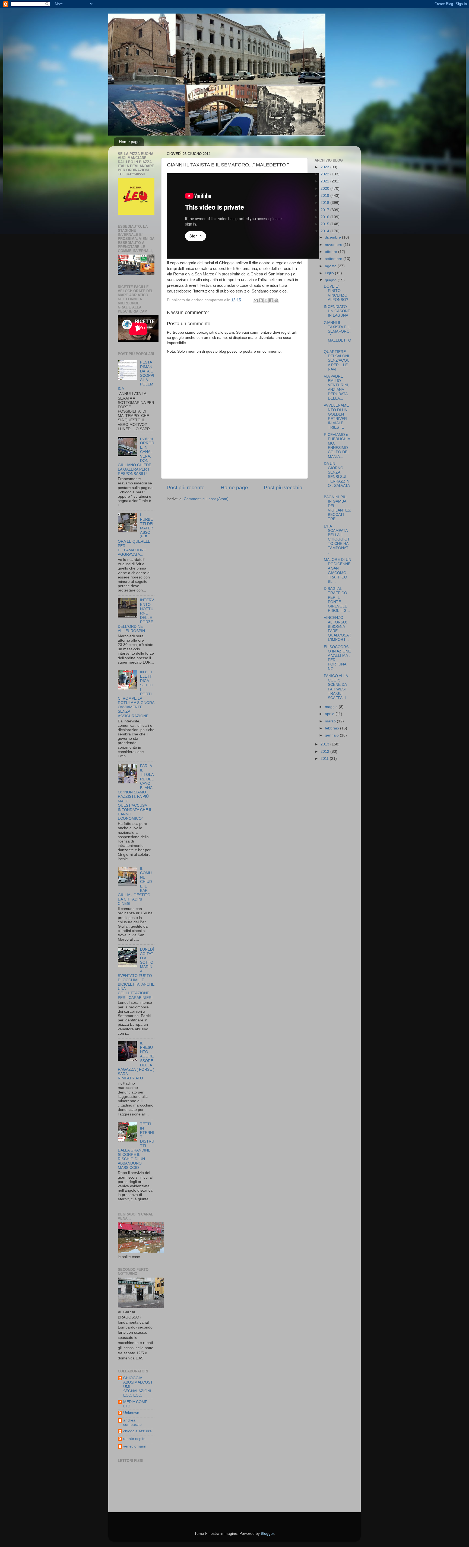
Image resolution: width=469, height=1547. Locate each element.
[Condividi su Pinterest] (276, 300)
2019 (325, 196)
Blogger (267, 1534)
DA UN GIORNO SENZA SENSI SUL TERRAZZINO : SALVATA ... (337, 477)
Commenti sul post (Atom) (206, 499)
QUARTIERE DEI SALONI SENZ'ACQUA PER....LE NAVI (337, 360)
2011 (325, 759)
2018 (325, 203)
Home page (129, 141)
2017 (325, 210)
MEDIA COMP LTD (135, 1404)
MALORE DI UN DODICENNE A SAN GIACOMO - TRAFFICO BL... (337, 571)
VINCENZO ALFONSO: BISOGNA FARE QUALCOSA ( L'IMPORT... (337, 629)
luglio (330, 273)
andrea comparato (132, 1422)
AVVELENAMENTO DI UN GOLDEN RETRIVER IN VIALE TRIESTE (336, 416)
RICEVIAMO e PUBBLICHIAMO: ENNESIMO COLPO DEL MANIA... (337, 446)
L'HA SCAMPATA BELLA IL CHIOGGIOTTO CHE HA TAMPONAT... (337, 539)
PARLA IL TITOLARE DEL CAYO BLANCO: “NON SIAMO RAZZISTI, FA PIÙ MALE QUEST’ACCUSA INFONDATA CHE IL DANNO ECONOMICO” (136, 792)
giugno (331, 280)
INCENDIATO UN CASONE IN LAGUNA (337, 311)
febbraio (332, 728)
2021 (325, 181)
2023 (325, 167)
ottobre (331, 252)
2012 (325, 752)
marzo (331, 721)
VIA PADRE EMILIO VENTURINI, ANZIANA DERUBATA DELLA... (336, 387)
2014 (325, 231)
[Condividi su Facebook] (271, 300)
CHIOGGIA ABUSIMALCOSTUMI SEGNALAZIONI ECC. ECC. (138, 1387)
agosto (331, 266)
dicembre (333, 237)
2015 (325, 224)
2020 (325, 188)
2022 (325, 174)
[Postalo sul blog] (261, 300)
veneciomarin (134, 1446)
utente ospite (134, 1439)
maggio (332, 707)
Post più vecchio (283, 487)
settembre (334, 259)
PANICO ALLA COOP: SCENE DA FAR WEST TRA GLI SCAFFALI (336, 687)
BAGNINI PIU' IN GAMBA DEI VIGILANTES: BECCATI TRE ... (337, 508)
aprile (330, 714)
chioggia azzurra (137, 1431)
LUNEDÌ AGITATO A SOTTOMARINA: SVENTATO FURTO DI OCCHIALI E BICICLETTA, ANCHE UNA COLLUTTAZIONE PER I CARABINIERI (136, 973)
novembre (334, 245)
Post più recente (186, 487)
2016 (325, 217)
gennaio (332, 735)
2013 (325, 744)
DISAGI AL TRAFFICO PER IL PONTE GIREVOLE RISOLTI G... (337, 600)
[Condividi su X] (266, 300)
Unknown (131, 1413)
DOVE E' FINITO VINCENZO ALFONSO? (336, 293)
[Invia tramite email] (255, 300)
